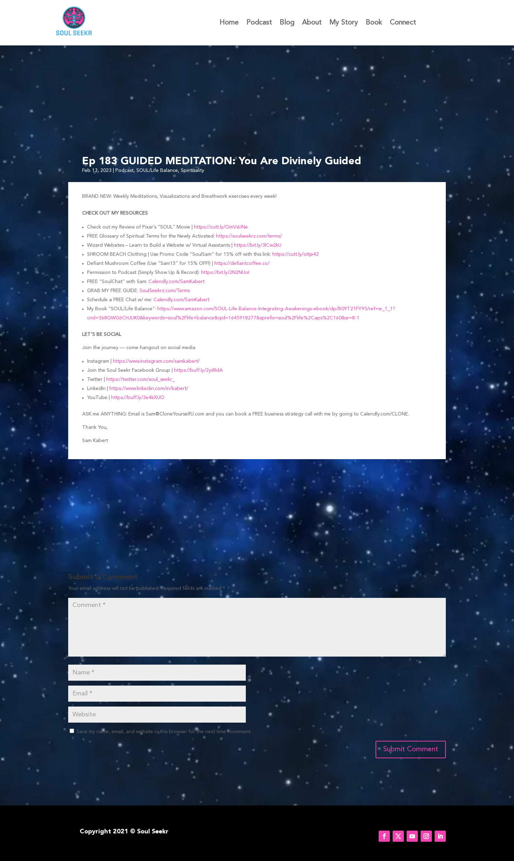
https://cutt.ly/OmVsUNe (221, 227)
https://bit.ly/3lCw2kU (257, 245)
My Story (343, 23)
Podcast (259, 23)
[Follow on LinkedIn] (440, 836)
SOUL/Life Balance (157, 170)
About (312, 23)
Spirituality (192, 170)
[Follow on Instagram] (426, 836)
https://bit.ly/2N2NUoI (225, 272)
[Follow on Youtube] (412, 836)
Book (374, 23)
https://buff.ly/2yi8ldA (198, 370)
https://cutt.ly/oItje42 (295, 254)
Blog (287, 23)
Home (229, 23)
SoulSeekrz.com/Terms (165, 290)
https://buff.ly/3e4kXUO (137, 397)
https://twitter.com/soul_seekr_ (140, 379)
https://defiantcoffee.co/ (242, 263)
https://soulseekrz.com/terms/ (249, 236)
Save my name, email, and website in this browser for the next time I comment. (164, 731)
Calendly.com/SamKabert (177, 281)
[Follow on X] (398, 836)
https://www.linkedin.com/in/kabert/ (148, 388)
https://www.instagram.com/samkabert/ (156, 361)
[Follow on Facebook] (384, 836)
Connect (403, 23)
